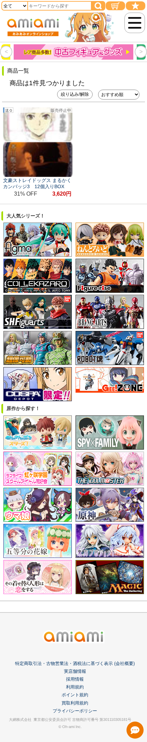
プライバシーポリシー (75, 710)
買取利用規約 (75, 703)
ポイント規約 (75, 694)
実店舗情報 (75, 671)
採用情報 (75, 679)
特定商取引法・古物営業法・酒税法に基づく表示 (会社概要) (75, 663)
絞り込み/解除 (75, 94)
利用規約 (75, 687)
